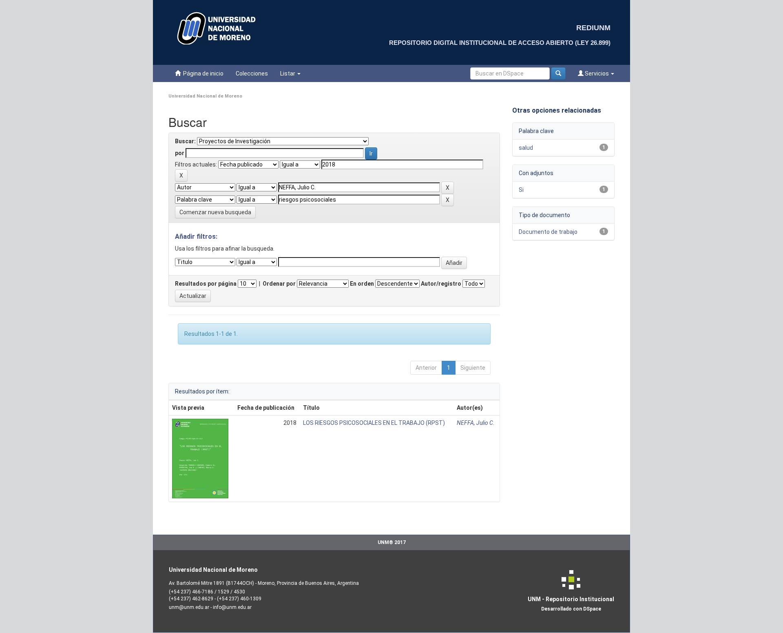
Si (521, 190)
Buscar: (185, 141)
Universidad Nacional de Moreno (205, 96)
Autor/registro (441, 283)
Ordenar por (279, 283)
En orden (362, 283)
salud (526, 147)
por (179, 153)
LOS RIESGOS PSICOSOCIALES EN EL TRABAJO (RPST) (374, 423)
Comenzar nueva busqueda (215, 212)
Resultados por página (206, 283)
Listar (288, 73)
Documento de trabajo (548, 232)
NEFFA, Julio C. (476, 423)
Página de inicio (202, 73)
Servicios (597, 73)
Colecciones (252, 73)
